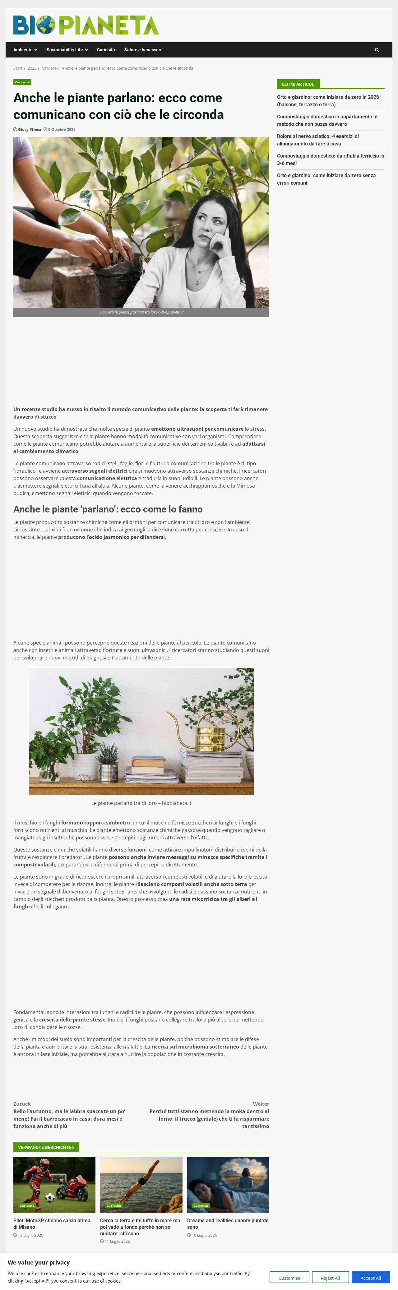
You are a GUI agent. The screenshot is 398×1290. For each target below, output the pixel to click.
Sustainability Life (65, 49)
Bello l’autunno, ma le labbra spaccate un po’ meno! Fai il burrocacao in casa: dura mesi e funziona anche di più (69, 1115)
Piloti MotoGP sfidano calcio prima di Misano (54, 1185)
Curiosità (106, 49)
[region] (199, 1271)
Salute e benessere (143, 49)
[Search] (377, 50)
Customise (289, 1278)
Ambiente (23, 49)
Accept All (371, 1278)
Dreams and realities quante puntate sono (228, 1185)
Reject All (330, 1278)
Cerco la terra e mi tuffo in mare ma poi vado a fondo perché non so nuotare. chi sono (141, 1185)
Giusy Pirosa (29, 129)
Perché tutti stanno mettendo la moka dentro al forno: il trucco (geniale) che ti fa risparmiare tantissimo (209, 1115)
